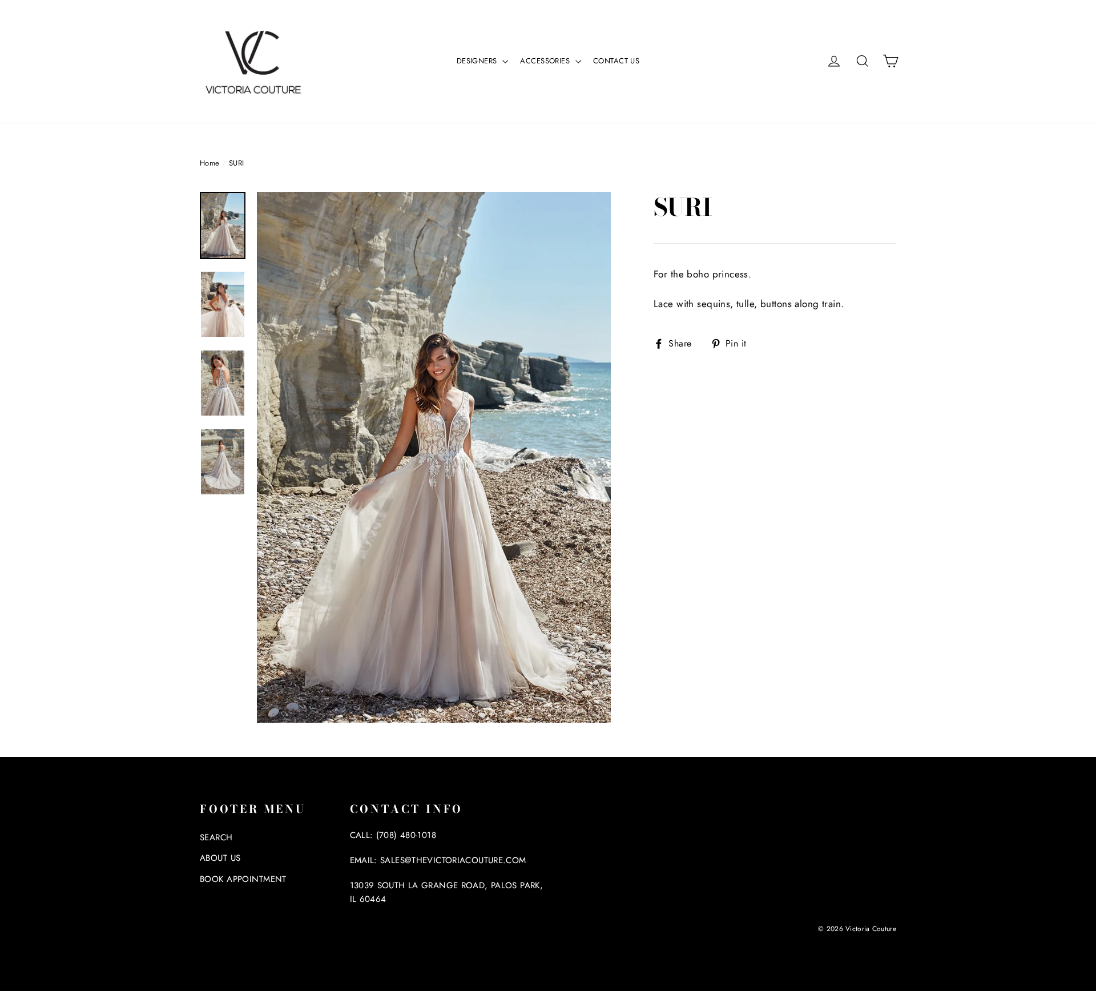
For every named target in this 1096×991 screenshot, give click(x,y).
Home (210, 163)
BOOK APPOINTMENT (243, 879)
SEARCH (216, 837)
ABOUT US (220, 858)
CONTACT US (616, 60)
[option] (434, 457)
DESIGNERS (478, 60)
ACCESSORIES (546, 60)
